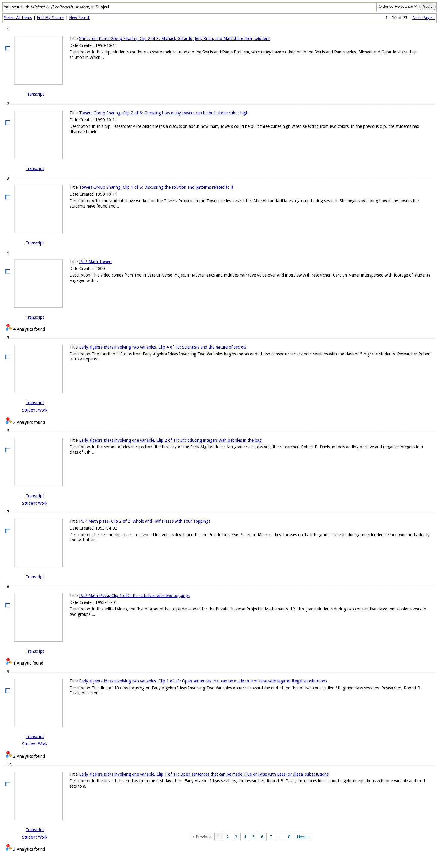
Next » (303, 836)
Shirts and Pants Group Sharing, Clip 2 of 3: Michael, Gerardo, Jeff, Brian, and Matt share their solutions (174, 38)
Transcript (35, 94)
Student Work (34, 410)
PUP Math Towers (95, 261)
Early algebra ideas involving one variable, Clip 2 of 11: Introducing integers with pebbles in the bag (170, 440)
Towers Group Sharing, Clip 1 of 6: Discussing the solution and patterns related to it (156, 187)
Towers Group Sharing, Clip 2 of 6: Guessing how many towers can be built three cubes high (163, 113)
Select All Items (18, 17)
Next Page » (423, 17)
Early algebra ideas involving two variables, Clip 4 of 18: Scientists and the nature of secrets (162, 347)
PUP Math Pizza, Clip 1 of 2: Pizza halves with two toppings (134, 595)
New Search (79, 17)
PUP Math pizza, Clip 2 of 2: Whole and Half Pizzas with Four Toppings (144, 521)
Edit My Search (50, 17)
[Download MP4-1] (35, 60)
